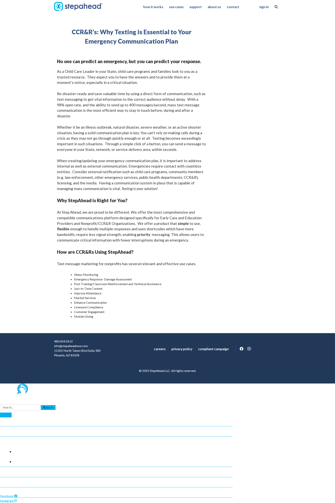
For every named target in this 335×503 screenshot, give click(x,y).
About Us (214, 7)
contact (10, 492)
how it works (14, 431)
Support (195, 7)
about (8, 482)
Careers (160, 349)
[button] (6, 415)
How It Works (153, 7)
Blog (7, 471)
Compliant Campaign (213, 349)
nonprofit (25, 461)
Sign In (264, 7)
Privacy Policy (181, 349)
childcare (25, 451)
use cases (11, 441)
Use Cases (176, 7)
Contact (233, 7)
